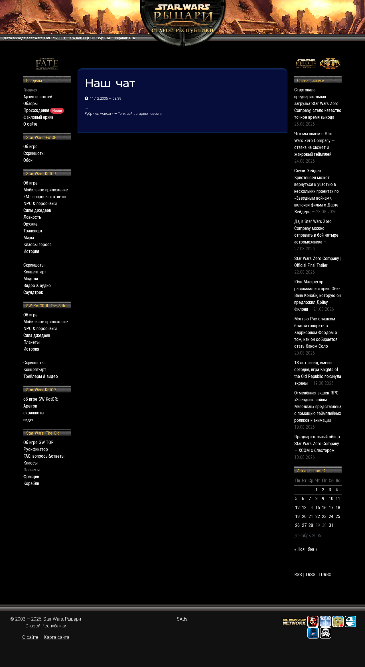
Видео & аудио (37, 285)
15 (317, 507)
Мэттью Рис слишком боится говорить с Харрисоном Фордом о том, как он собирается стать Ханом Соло (315, 332)
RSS (298, 574)
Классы (30, 463)
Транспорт (32, 231)
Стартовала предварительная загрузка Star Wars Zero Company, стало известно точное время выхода (317, 103)
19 (297, 516)
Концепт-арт (34, 272)
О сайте (30, 124)
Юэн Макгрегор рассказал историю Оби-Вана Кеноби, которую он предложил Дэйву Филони (317, 295)
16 (324, 507)
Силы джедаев (37, 210)
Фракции (31, 476)
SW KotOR (78, 38)
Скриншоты (33, 153)
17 (331, 507)
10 (331, 498)
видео (29, 419)
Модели (30, 278)
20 (304, 516)
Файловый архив (38, 117)
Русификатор (35, 449)
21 (311, 516)
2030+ (61, 38)
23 (324, 516)
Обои (28, 160)
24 (331, 516)
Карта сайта (56, 637)
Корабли (31, 483)
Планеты (31, 342)
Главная (30, 90)
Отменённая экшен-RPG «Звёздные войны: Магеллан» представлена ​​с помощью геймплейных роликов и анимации (317, 406)
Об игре (30, 146)
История (31, 251)
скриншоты (33, 413)
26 (297, 525)
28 (311, 525)
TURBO (325, 574)
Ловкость (32, 217)
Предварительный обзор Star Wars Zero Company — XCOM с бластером (317, 443)
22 (317, 516)
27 (304, 525)
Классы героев (37, 244)
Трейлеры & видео (40, 376)
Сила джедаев (36, 335)
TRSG (310, 574)
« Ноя (299, 549)
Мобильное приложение (45, 190)
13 (304, 507)
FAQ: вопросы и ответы (44, 196)
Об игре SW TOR (38, 442)
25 (338, 516)
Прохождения (42, 110)
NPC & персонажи (40, 203)
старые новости (149, 113)
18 (338, 507)
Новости (106, 113)
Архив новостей (37, 96)
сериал (121, 38)
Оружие (30, 224)
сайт (130, 113)
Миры (28, 237)
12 (297, 507)
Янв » (312, 549)
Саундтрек (33, 292)
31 (331, 525)
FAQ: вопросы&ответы (43, 456)
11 (338, 498)
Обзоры (30, 103)
